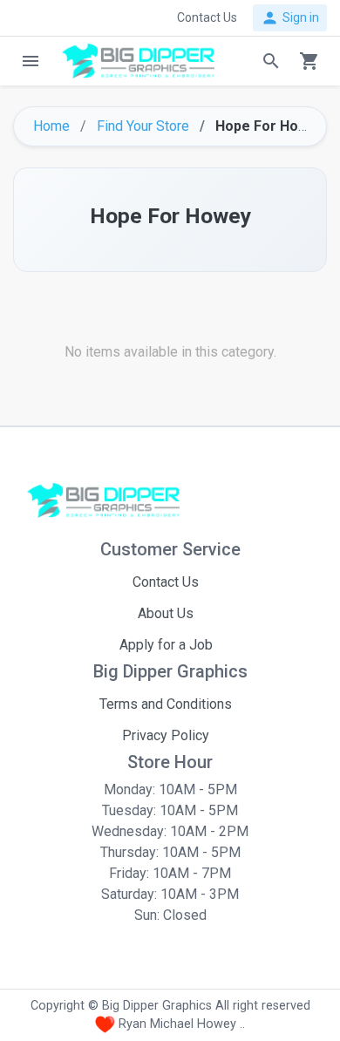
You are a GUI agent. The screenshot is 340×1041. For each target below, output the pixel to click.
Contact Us (166, 582)
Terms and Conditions (165, 704)
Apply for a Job (166, 644)
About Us (166, 613)
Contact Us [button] (207, 17)
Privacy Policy (165, 735)
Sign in (290, 18)
